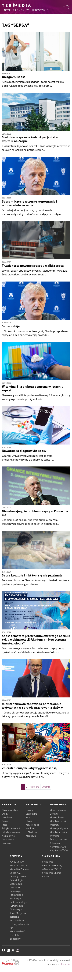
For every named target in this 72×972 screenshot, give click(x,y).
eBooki (29, 821)
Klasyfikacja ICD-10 (59, 850)
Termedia (65, 964)
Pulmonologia (16, 905)
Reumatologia (16, 894)
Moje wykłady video (59, 828)
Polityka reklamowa (11, 832)
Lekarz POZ (15, 872)
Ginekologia (15, 909)
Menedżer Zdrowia (19, 869)
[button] (65, 7)
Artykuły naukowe (58, 839)
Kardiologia (15, 898)
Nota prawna (8, 839)
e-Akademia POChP (51, 869)
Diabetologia (16, 883)
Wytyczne (54, 835)
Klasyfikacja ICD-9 (58, 846)
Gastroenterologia (18, 902)
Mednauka (31, 835)
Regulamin (7, 843)
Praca (4, 824)
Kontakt (5, 821)
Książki (29, 817)
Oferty (5, 813)
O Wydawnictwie (10, 810)
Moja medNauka (58, 810)
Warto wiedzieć (17, 931)
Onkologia (15, 887)
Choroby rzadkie (18, 876)
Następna (34, 786)
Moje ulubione (57, 817)
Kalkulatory (55, 843)
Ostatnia (46, 786)
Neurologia (15, 891)
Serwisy (29, 810)
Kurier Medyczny (18, 913)
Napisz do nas (8, 835)
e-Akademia (31, 832)
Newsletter (7, 817)
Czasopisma (31, 813)
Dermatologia (16, 880)
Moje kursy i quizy (58, 832)
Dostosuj (54, 813)
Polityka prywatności (11, 828)
